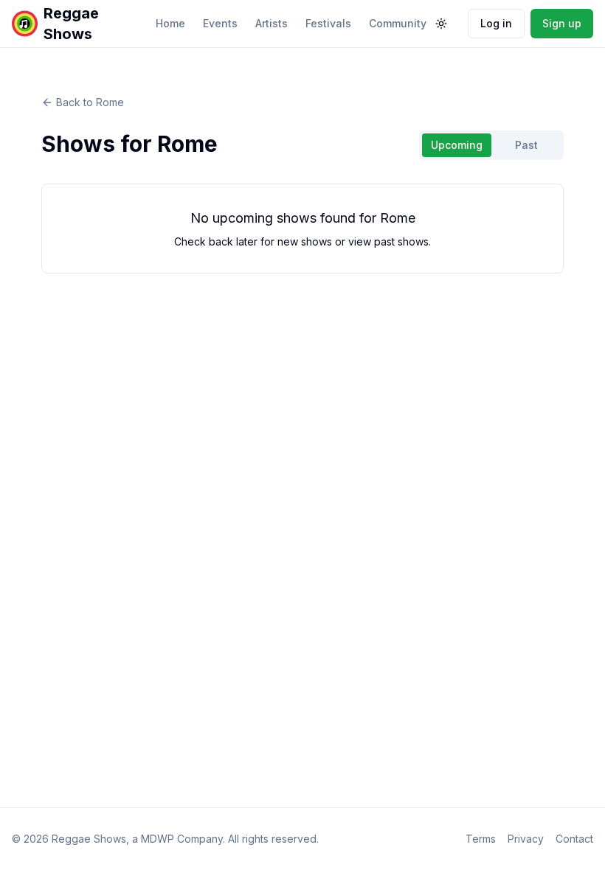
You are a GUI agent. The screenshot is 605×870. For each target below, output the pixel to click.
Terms (481, 838)
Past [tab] (526, 145)
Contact (574, 838)
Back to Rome (90, 102)
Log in (496, 23)
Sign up (561, 23)
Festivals (328, 23)
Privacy (526, 838)
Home (170, 23)
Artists (271, 23)
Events (220, 23)
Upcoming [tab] (457, 145)
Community (397, 23)
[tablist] (491, 145)
